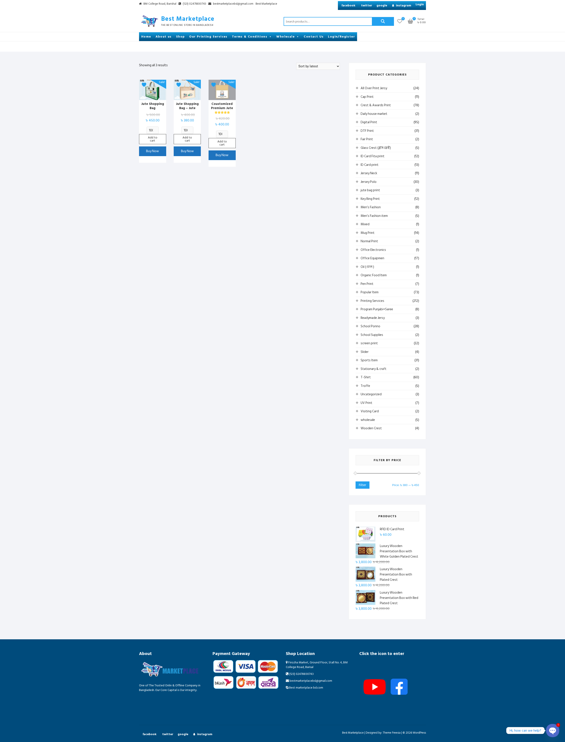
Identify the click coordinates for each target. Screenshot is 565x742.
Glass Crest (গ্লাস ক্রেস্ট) (376, 148)
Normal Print (369, 241)
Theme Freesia (392, 732)
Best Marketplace (266, 4)
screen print (369, 343)
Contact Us (314, 36)
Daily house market (374, 114)
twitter (366, 5)
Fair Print (367, 139)
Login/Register (341, 36)
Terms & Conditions (249, 36)
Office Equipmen (372, 258)
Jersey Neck (369, 173)
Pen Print (367, 284)
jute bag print (370, 190)
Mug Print (368, 233)
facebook (348, 5)
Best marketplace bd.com (305, 687)
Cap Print (367, 97)
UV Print (366, 403)
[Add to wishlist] (144, 84)
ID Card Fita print (372, 156)
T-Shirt (366, 377)
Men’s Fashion (371, 207)
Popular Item (370, 292)
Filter (362, 485)
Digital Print (369, 122)
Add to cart (152, 139)
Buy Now (152, 151)
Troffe (365, 386)
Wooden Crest (371, 428)
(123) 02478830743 (194, 4)
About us (164, 36)
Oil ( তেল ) (367, 267)
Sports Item (369, 360)
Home (146, 36)
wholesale (368, 420)
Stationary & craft (373, 369)
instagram (403, 5)
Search (383, 21)
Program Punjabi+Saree (377, 309)
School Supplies (372, 335)
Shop (180, 36)
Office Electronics (373, 250)
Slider (365, 352)
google (382, 5)
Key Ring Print (370, 199)
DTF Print (367, 131)
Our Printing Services (208, 36)
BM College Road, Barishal (159, 4)
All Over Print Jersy (374, 88)
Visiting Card (370, 411)
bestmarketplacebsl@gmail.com (233, 4)
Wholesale (285, 36)
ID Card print (370, 165)
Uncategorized (371, 394)
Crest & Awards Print (376, 105)
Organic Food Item (374, 275)
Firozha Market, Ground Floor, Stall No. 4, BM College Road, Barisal (317, 665)
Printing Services (372, 301)
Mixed (365, 224)
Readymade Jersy (373, 318)
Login (420, 4)
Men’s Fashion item (374, 216)
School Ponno (370, 326)
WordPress (419, 732)
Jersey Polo (369, 182)
